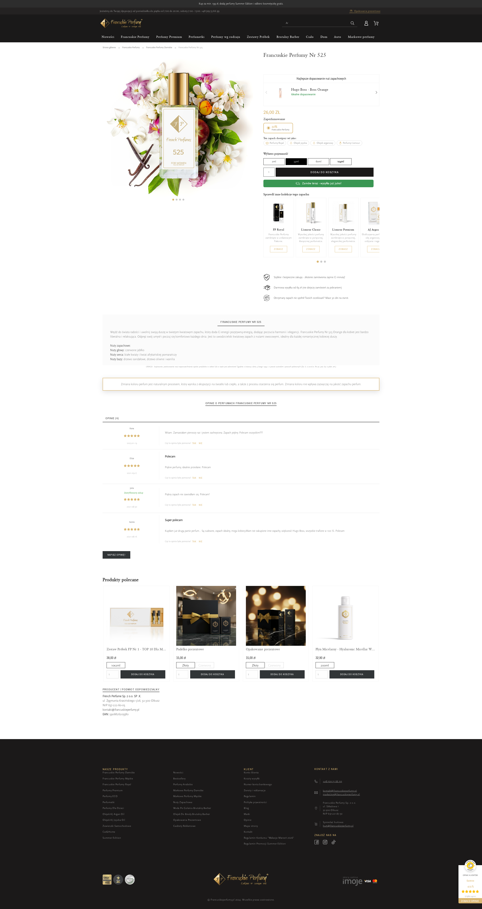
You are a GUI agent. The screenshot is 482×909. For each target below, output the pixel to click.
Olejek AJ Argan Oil (113, 814)
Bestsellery (179, 778)
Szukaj (352, 23)
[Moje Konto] (367, 23)
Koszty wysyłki (252, 778)
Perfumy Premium (113, 790)
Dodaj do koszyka (324, 172)
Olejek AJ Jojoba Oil (114, 819)
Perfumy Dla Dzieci (113, 808)
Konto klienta (251, 772)
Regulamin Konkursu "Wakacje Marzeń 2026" (269, 837)
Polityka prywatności (255, 802)
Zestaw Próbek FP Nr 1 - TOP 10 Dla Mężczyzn (136, 649)
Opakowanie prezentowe (263, 649)
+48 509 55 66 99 (210, 11)
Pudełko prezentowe (190, 649)
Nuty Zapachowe (182, 802)
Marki (247, 814)
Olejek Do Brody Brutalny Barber (191, 814)
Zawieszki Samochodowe (117, 826)
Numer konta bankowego (258, 784)
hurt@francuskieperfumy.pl (338, 825)
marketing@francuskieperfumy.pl (341, 794)
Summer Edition (112, 837)
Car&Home (109, 831)
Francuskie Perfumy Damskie (119, 772)
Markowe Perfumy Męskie (187, 796)
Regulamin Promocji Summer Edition (265, 843)
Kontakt (248, 831)
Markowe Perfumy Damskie (188, 790)
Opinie (248, 819)
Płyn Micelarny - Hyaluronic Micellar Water (345, 649)
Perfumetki (109, 802)
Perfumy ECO (110, 796)
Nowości (178, 772)
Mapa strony (251, 826)
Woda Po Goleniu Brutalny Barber (192, 808)
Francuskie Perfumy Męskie (118, 778)
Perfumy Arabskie (183, 784)
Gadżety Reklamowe (184, 826)
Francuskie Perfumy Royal (117, 784)
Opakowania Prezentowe (187, 819)
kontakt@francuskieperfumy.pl (121, 709)
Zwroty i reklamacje (255, 790)
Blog (246, 808)
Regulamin (250, 796)
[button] (173, 200)
